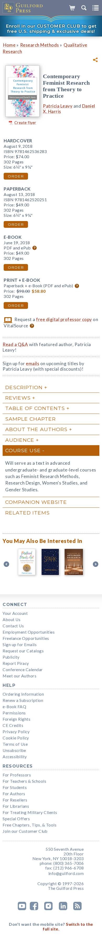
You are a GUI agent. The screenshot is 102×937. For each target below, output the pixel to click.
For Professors (17, 775)
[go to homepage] (23, 8)
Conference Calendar (23, 669)
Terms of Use (15, 744)
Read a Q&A (15, 344)
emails (32, 363)
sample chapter (30, 419)
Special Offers (16, 818)
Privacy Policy (16, 731)
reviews (18, 398)
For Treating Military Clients (30, 812)
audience (19, 440)
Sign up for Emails (20, 644)
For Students (15, 787)
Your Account (15, 613)
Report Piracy (16, 663)
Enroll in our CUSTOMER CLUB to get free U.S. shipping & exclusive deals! (51, 28)
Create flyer (25, 122)
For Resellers (15, 800)
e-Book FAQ (14, 706)
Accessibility (15, 756)
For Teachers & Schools (24, 781)
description (24, 387)
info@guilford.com (66, 873)
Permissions (14, 713)
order (16, 176)
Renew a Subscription (23, 700)
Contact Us (13, 625)
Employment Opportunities (29, 632)
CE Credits (13, 725)
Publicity (11, 657)
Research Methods (39, 45)
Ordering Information (23, 694)
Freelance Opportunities (26, 638)
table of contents (35, 408)
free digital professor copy (64, 319)
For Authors (14, 793)
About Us (11, 619)
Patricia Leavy (57, 106)
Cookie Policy (16, 738)
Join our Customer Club (25, 831)
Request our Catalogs (23, 650)
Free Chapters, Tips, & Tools (29, 825)
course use (23, 450)
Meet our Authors (19, 675)
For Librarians (16, 806)
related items (27, 513)
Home (9, 45)
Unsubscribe (14, 750)
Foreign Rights (16, 719)
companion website (36, 502)
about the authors (36, 429)
